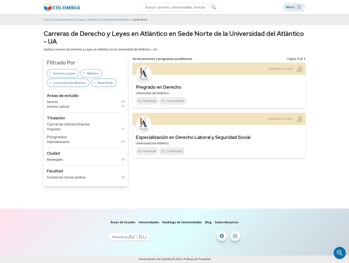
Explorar (58, 19)
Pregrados (54, 129)
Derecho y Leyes (75, 19)
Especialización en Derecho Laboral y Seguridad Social (193, 137)
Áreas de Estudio (122, 222)
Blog (208, 222)
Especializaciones (58, 142)
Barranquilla (55, 159)
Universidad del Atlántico (116, 19)
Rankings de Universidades (182, 222)
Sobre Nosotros (227, 222)
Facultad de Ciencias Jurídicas (66, 177)
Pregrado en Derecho (158, 87)
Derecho (52, 102)
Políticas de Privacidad (197, 259)
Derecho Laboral (58, 106)
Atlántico (93, 19)
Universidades (149, 222)
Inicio (47, 19)
